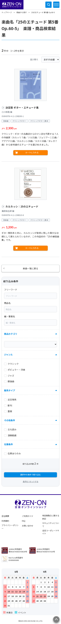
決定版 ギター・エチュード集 (22, 107)
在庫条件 (8, 444)
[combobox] (30, 296)
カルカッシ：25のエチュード (21, 206)
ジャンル (8, 354)
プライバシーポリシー (10, 527)
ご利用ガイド (27, 516)
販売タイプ (9, 390)
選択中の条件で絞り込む (30, 474)
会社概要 (5, 516)
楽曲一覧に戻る (30, 268)
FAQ (23, 520)
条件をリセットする (30, 481)
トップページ (7, 12)
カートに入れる (31, 152)
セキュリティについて (50, 525)
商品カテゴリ (10, 333)
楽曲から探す (21, 12)
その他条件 (9, 420)
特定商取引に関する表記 (50, 517)
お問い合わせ (27, 525)
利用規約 (5, 520)
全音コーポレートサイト (50, 532)
